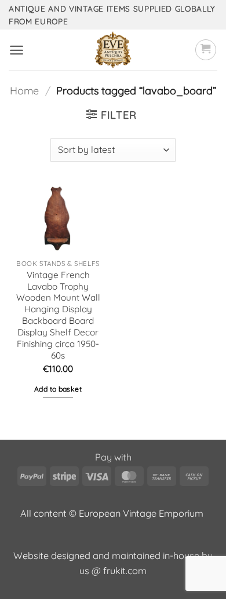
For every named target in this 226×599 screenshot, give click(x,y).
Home (24, 90)
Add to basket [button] (58, 389)
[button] (16, 50)
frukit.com (125, 570)
